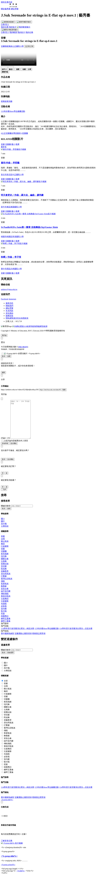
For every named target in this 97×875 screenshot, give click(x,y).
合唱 (3, 539)
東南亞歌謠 (5, 596)
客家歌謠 (5, 584)
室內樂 (4, 609)
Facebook (4, 299)
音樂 (3, 144)
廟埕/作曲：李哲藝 (10, 162)
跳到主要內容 (6, 2)
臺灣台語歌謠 (6, 579)
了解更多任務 (6, 841)
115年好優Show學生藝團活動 (47, 628)
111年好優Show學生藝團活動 (13, 111)
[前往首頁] (9, 7)
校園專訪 (5, 616)
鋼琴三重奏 (5, 621)
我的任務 (5, 27)
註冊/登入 (5, 25)
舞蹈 (3, 544)
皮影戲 (4, 606)
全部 (6, 681)
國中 (3, 521)
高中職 (4, 524)
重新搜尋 (10, 652)
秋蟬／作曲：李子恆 (11, 257)
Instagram (12, 299)
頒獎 (8, 356)
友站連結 (9, 313)
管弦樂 (4, 566)
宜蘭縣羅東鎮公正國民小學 (12, 46)
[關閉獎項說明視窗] (2, 338)
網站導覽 (14, 9)
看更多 (4, 147)
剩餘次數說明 (23, 347)
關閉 (3, 372)
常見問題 (9, 311)
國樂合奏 (5, 559)
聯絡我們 (9, 306)
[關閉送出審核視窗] (2, 446)
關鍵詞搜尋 (5, 506)
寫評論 (4, 335)
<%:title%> (21, 871)
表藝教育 (5, 571)
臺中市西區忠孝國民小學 (11, 269)
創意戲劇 (5, 554)
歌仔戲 (4, 611)
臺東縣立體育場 (38, 633)
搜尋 (8, 508)
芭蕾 (3, 613)
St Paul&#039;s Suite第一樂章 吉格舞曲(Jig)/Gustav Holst (29, 227)
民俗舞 (4, 569)
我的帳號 (13, 32)
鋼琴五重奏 (5, 618)
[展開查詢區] (8, 22)
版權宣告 (9, 316)
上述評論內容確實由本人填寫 (15, 441)
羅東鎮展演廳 (6, 101)
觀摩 (17, 144)
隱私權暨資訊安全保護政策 (17, 318)
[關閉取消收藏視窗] (2, 476)
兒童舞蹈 (5, 599)
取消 (3, 356)
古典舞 (4, 561)
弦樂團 (8, 144)
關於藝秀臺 (5, 9)
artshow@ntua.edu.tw (9, 289)
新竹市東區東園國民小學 (11, 207)
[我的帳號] (23, 27)
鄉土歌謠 (5, 541)
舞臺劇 (4, 586)
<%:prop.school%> (8, 865)
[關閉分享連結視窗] (2, 375)
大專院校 (5, 526)
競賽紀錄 (5, 564)
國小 (13, 144)
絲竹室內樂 (5, 591)
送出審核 (13, 443)
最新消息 (9, 303)
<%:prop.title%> (7, 800)
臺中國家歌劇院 (7, 633)
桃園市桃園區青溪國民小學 (12, 237)
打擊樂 (4, 576)
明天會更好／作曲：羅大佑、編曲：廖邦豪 (22, 195)
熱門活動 (5, 626)
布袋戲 (4, 604)
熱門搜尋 (5, 623)
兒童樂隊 (5, 601)
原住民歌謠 (5, 574)
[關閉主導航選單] (10, 29)
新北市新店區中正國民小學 (12, 175)
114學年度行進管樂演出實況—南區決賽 (17, 628)
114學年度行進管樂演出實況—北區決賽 (75, 628)
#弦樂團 (24, 133)
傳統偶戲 (5, 594)
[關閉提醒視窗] (2, 359)
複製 (64, 390)
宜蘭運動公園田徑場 (23, 633)
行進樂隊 (5, 546)
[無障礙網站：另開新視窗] (29, 326)
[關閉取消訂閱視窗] (2, 462)
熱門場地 (5, 631)
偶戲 (3, 581)
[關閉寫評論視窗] (2, 398)
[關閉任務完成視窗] (2, 802)
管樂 (3, 549)
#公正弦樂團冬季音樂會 (11, 133)
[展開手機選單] (24, 22)
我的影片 (13, 27)
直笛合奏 (5, 589)
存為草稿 (5, 443)
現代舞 (4, 556)
